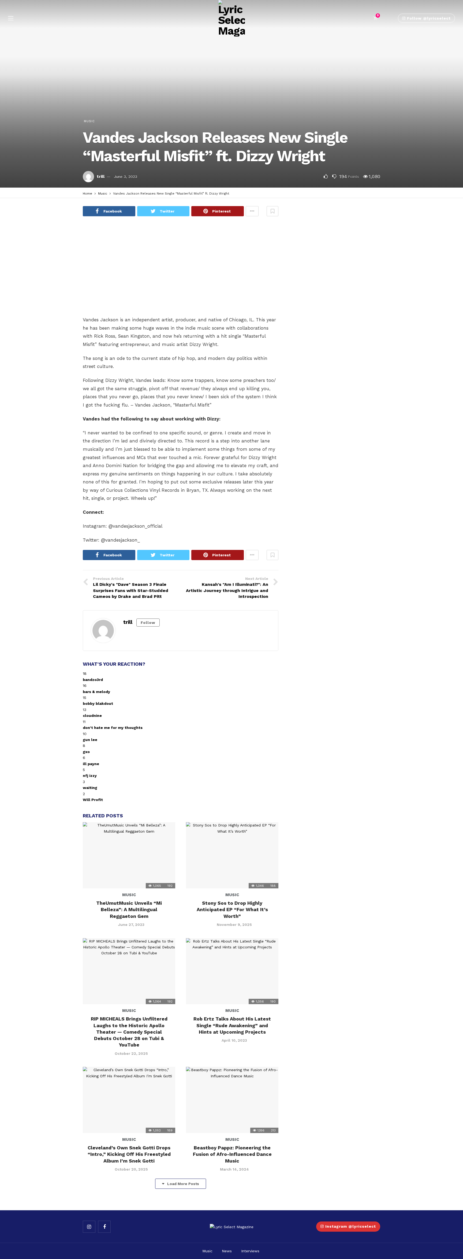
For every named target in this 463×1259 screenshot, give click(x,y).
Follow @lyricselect (429, 18)
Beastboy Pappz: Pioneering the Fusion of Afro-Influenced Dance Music (232, 1154)
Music (89, 121)
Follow (148, 622)
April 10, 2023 (234, 1040)
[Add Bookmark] (272, 211)
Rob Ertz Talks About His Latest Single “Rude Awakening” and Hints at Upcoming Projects (232, 1025)
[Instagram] (89, 1227)
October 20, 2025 (131, 1169)
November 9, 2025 (234, 924)
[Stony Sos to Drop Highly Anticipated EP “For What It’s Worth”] (232, 855)
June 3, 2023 (125, 176)
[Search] (388, 18)
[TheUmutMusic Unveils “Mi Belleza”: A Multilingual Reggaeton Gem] (129, 855)
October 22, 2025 (131, 1053)
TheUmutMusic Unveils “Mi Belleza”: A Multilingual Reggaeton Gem (129, 909)
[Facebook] (104, 1227)
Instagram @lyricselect (350, 1226)
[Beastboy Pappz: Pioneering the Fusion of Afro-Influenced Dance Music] (232, 1100)
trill (100, 176)
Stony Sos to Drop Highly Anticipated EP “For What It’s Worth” (232, 909)
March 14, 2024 (234, 1169)
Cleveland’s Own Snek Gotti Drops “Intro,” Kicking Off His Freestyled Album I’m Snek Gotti (129, 1154)
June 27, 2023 (131, 924)
